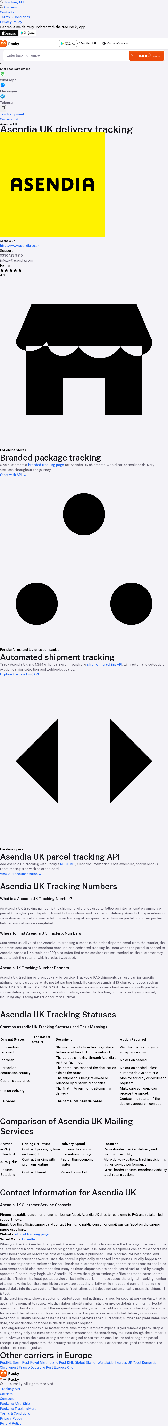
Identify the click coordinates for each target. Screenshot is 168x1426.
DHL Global (76, 1363)
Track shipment (12, 114)
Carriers (112, 43)
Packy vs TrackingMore (18, 1409)
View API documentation (21, 874)
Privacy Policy (11, 1418)
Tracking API (88, 43)
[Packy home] (10, 43)
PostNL (6, 1363)
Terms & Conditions (15, 1414)
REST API (67, 864)
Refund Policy (11, 1423)
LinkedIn (28, 1239)
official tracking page (32, 1234)
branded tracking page (46, 465)
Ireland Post (57, 1363)
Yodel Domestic (145, 1363)
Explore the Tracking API (21, 674)
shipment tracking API (104, 664)
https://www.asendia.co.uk (19, 246)
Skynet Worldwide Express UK (109, 1363)
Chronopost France (15, 1367)
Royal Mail (38, 1363)
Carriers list (9, 119)
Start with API (13, 475)
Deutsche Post (42, 1367)
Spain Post (21, 1363)
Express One (63, 1367)
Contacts (123, 43)
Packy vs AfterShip (15, 1404)
